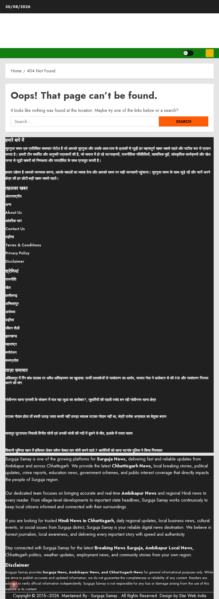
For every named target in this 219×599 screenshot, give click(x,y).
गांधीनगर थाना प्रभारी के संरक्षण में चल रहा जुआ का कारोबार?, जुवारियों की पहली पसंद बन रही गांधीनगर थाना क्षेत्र (80, 399)
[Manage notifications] (14, 585)
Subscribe (210, 53)
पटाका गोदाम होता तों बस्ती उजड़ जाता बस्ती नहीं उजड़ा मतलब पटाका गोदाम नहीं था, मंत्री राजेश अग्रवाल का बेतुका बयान (85, 416)
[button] (199, 53)
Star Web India (192, 596)
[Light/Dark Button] (188, 53)
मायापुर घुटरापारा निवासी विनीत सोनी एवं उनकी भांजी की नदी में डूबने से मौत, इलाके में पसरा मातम (68, 433)
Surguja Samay (105, 596)
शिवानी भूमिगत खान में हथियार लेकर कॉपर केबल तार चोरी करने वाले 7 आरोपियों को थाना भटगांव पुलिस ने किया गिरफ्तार (83, 450)
